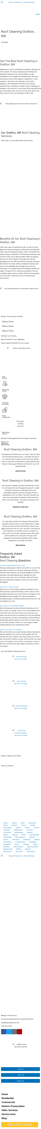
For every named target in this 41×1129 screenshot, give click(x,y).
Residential (8, 1098)
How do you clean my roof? (9, 587)
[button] (20, 565)
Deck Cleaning (7, 724)
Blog (4, 1118)
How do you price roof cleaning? (11, 629)
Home (5, 1094)
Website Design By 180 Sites (10, 1061)
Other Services (10, 1110)
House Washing (7, 674)
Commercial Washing (9, 748)
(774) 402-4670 (6, 1026)
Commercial (8, 1102)
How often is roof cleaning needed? (12, 606)
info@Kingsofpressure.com (10, 1022)
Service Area (8, 1114)
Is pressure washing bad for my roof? (12, 565)
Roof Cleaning (7, 699)
